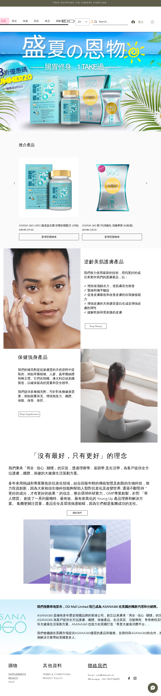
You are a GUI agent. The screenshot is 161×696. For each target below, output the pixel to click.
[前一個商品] (14, 183)
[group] (80, 197)
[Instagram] (135, 678)
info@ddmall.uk (105, 675)
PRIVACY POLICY (53, 678)
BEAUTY (13, 678)
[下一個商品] (146, 183)
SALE (11, 681)
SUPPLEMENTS (17, 674)
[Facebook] (129, 678)
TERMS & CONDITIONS (57, 674)
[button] (61, 21)
